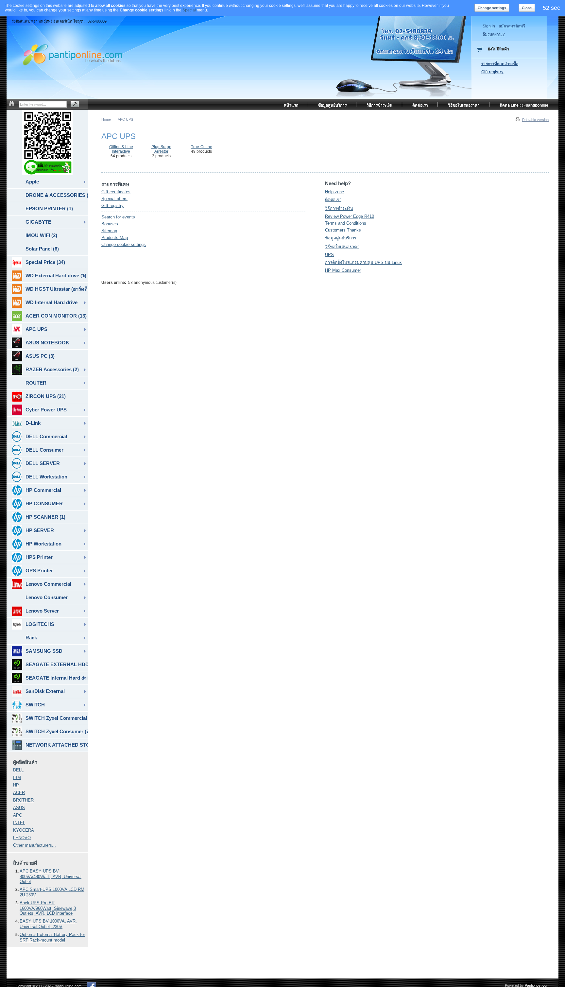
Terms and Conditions (345, 223)
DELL (18, 770)
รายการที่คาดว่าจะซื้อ (499, 63)
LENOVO (22, 837)
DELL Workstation (46, 476)
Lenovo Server (42, 611)
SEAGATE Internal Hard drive (57, 678)
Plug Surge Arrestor (161, 149)
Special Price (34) (45, 262)
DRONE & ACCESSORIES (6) (57, 195)
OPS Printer (39, 570)
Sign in (489, 26)
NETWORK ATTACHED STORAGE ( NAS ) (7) (57, 745)
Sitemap (109, 230)
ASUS (19, 807)
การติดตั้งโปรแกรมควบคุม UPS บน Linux (363, 262)
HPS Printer (39, 557)
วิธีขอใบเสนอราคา (342, 246)
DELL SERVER (43, 463)
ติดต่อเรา (333, 199)
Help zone (334, 191)
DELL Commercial (46, 436)
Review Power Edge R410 (349, 216)
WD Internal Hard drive (51, 302)
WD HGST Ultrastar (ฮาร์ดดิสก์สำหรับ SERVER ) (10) (57, 289)
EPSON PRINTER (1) (49, 208)
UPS (329, 254)
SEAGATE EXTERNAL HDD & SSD (57, 664)
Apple (32, 181)
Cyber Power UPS (46, 409)
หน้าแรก (291, 105)
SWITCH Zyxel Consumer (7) (57, 731)
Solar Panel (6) (42, 248)
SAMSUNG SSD (44, 651)
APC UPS (36, 329)
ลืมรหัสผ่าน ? (494, 34)
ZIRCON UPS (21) (46, 396)
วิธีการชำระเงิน (339, 208)
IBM (17, 777)
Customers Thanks (343, 230)
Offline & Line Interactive (121, 149)
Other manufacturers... (34, 845)
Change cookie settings (123, 244)
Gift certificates (115, 191)
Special (189, 10)
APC (17, 815)
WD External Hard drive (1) (56, 275)
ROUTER (36, 383)
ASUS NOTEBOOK (47, 342)
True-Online (201, 147)
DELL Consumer (44, 450)
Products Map (114, 237)
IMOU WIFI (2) (41, 235)
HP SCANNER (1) (45, 517)
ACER (19, 792)
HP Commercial (43, 490)
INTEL (19, 822)
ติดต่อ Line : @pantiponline (524, 105)
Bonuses (109, 223)
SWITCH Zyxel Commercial (56, 718)
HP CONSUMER (44, 503)
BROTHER (23, 800)
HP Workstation (43, 543)
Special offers (114, 198)
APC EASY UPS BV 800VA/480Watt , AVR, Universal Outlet (50, 876)
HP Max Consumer (343, 270)
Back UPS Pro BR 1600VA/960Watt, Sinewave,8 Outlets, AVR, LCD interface (48, 908)
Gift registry (112, 205)
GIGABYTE (38, 222)
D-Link (33, 423)
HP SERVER (40, 530)
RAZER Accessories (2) (52, 369)
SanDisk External (45, 691)
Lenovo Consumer (47, 597)
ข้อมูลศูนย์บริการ (340, 237)
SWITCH (35, 704)
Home (106, 119)
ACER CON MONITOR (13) (56, 316)
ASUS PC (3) (40, 356)
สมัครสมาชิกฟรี (512, 26)
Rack (31, 637)
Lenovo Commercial (48, 584)
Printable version (535, 120)
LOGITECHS (40, 624)
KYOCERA (23, 830)
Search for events (118, 217)
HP (16, 785)
